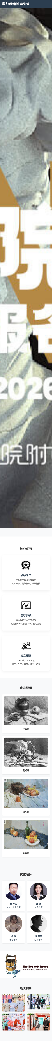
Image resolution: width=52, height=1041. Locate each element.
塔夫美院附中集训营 (15, 4)
